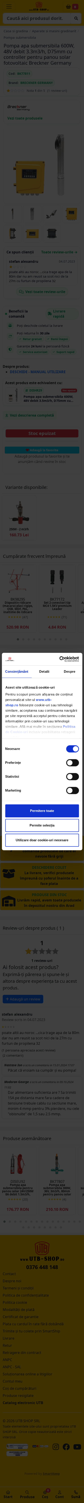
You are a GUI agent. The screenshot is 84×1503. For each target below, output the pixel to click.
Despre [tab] (69, 671)
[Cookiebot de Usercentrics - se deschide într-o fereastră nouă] (60, 659)
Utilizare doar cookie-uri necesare (42, 840)
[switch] (72, 762)
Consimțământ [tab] (16, 671)
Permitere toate (42, 811)
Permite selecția (42, 825)
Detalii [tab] (44, 671)
